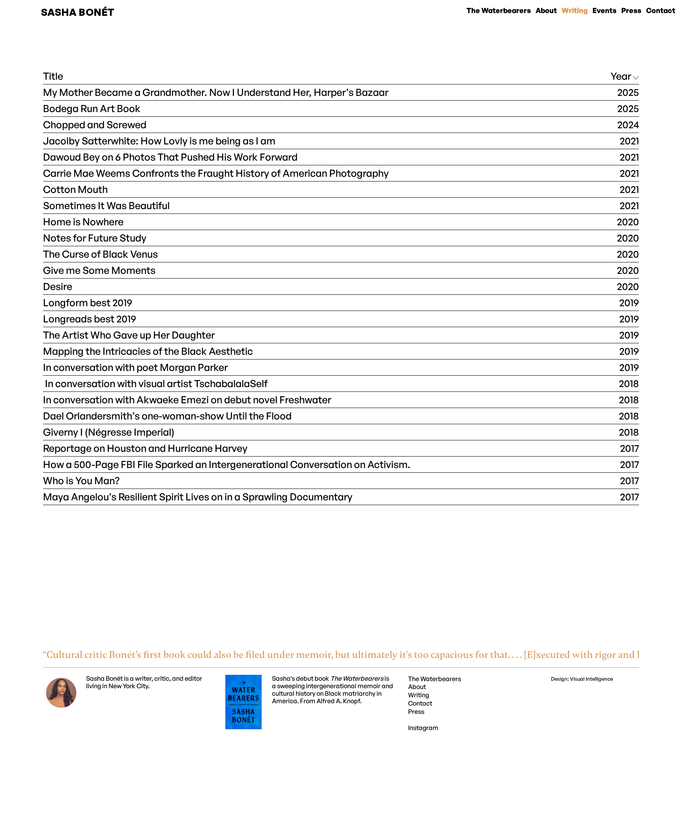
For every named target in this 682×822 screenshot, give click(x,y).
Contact (420, 703)
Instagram (423, 728)
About (417, 687)
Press (416, 711)
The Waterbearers (434, 679)
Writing (418, 695)
